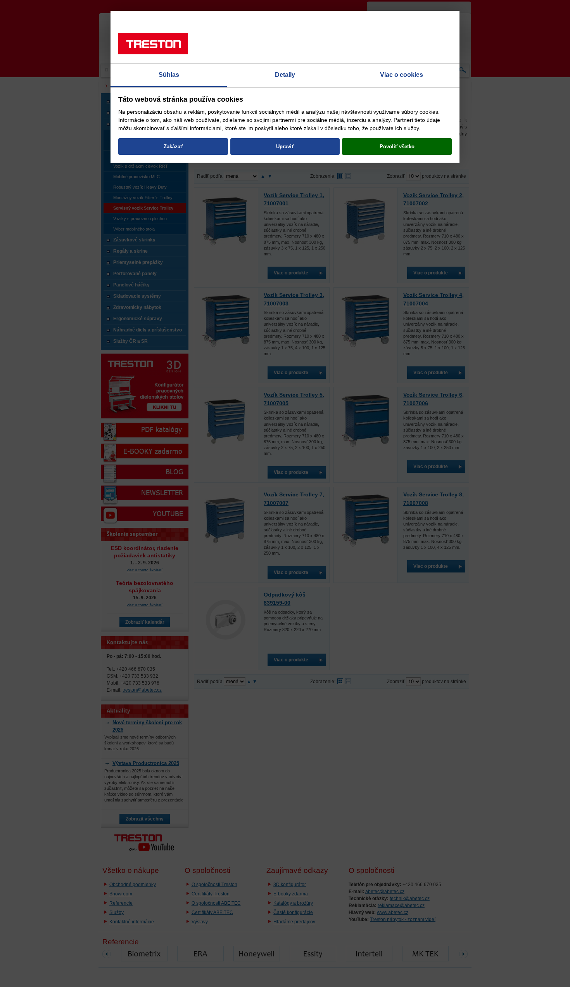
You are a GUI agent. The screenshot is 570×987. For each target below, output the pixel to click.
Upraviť (285, 146)
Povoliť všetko (397, 146)
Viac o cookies (401, 74)
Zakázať (173, 146)
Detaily (285, 74)
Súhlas (169, 74)
